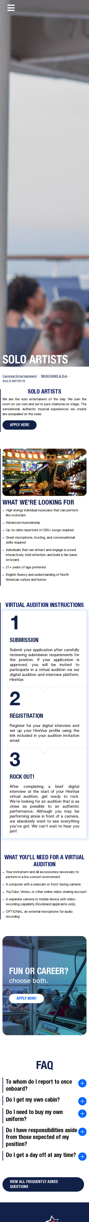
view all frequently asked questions (34, 1184)
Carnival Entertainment (19, 376)
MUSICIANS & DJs (54, 376)
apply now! (26, 999)
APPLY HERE (19, 425)
